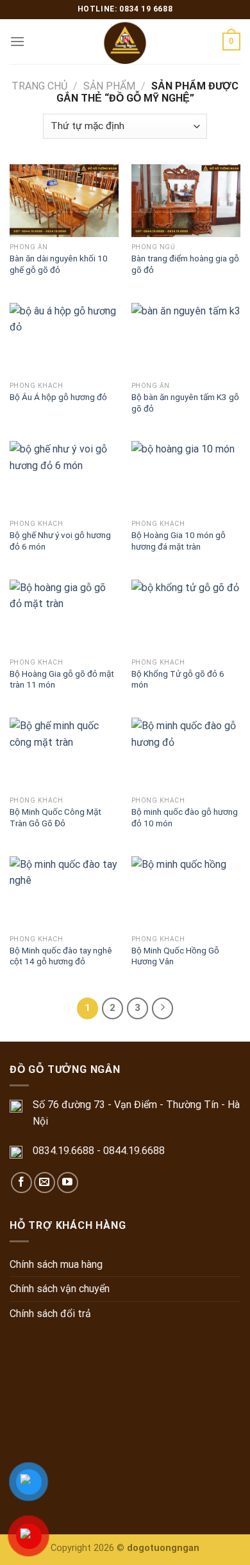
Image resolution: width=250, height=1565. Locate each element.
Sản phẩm (109, 86)
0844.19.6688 (134, 1151)
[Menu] (17, 41)
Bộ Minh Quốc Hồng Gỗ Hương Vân (175, 956)
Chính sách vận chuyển (60, 1289)
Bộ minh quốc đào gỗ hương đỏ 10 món (184, 817)
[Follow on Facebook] (21, 1182)
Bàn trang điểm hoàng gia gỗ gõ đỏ (185, 264)
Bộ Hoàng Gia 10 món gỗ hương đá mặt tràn (178, 540)
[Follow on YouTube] (67, 1182)
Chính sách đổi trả (50, 1313)
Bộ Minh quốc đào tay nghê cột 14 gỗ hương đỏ (61, 956)
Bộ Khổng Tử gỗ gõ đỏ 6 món (177, 679)
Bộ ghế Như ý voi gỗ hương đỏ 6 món (60, 540)
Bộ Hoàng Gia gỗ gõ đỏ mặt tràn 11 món (62, 679)
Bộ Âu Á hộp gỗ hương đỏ (58, 397)
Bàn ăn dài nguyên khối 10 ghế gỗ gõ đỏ (59, 264)
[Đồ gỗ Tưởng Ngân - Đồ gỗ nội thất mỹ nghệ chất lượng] (125, 41)
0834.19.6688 (63, 1151)
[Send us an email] (44, 1182)
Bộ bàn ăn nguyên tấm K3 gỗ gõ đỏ (185, 402)
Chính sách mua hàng (56, 1264)
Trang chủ (39, 86)
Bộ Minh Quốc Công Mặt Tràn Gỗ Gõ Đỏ (55, 817)
